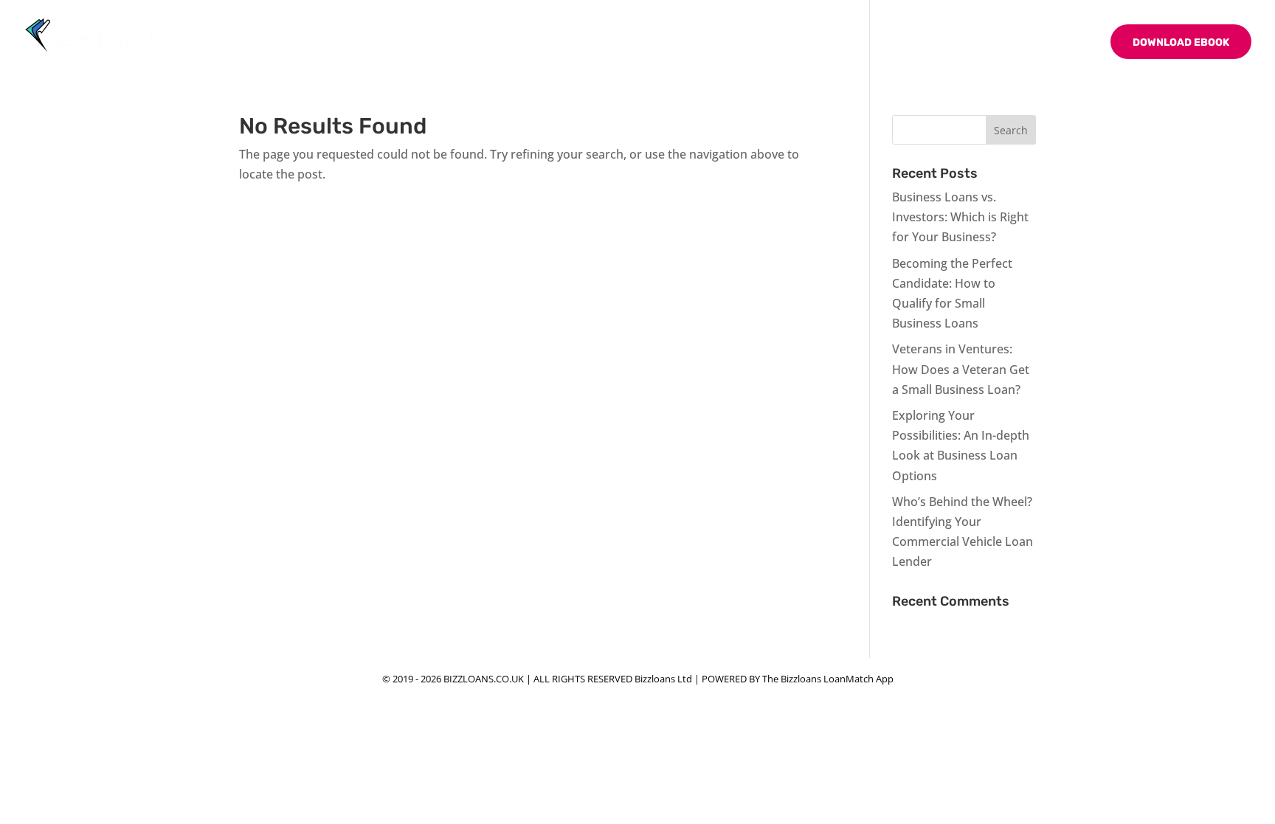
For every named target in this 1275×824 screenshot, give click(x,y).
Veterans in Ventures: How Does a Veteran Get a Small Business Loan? (960, 369)
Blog (992, 43)
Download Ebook (1181, 42)
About (850, 43)
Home (797, 43)
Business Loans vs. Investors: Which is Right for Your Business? (960, 217)
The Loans (915, 43)
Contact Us (1058, 43)
